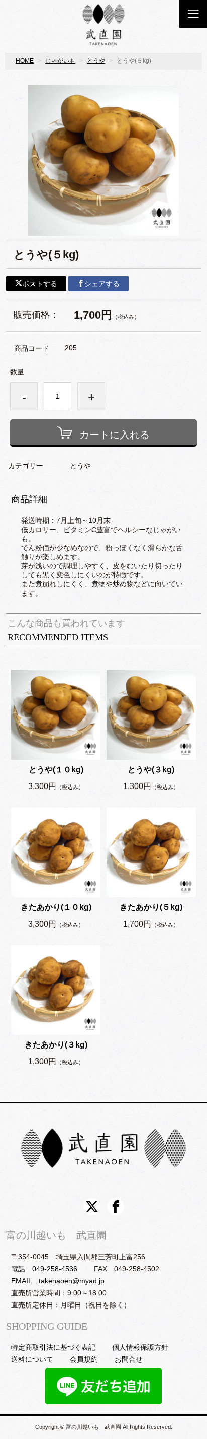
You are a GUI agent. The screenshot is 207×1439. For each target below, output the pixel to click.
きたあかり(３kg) (56, 1044)
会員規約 (84, 1359)
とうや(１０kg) (56, 769)
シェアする (102, 284)
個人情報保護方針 (140, 1347)
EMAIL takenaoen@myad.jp (58, 1280)
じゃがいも (60, 60)
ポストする (39, 284)
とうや (96, 60)
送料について (32, 1359)
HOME (25, 60)
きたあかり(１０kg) (56, 907)
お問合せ (129, 1359)
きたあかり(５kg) (151, 907)
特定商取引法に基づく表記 (53, 1347)
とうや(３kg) (151, 769)
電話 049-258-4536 (44, 1268)
